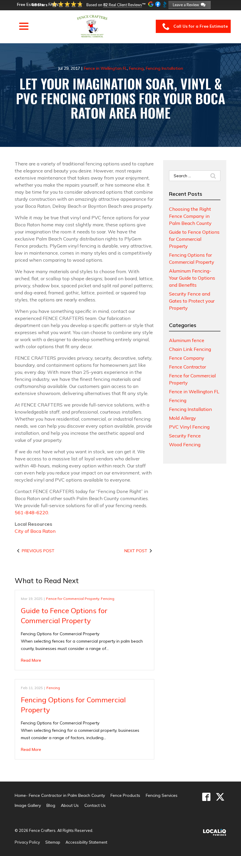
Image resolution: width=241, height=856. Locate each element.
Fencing (136, 68)
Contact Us (95, 805)
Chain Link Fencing (190, 349)
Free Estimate (30, 4)
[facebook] (206, 796)
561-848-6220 (31, 512)
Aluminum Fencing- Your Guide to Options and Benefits (192, 278)
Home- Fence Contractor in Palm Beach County (60, 795)
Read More (31, 660)
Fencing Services (162, 795)
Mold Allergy (182, 418)
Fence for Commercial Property (72, 598)
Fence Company (186, 358)
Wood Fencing (184, 444)
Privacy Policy (27, 842)
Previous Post (38, 550)
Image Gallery (28, 805)
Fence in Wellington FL (105, 68)
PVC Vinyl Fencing (189, 427)
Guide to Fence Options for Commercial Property (194, 239)
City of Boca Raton (35, 531)
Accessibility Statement (86, 842)
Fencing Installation (164, 68)
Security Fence (185, 436)
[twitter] (220, 796)
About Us (70, 805)
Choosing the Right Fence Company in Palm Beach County (190, 216)
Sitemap (52, 842)
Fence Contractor (187, 367)
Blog (50, 805)
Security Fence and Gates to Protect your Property (192, 301)
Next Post (135, 550)
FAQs (53, 4)
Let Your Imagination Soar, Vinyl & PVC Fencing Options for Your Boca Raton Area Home (120, 98)
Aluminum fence (186, 340)
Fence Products (125, 795)
